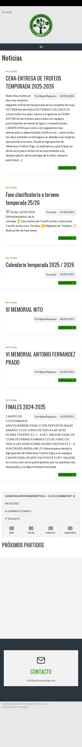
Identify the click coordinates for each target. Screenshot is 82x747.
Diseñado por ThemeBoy (15, 707)
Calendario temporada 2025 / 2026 (40, 265)
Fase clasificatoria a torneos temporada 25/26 (32, 198)
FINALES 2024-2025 (25, 407)
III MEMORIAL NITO (24, 309)
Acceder (7, 12)
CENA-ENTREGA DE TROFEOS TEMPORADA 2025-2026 (33, 82)
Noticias (11, 71)
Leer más (67, 168)
